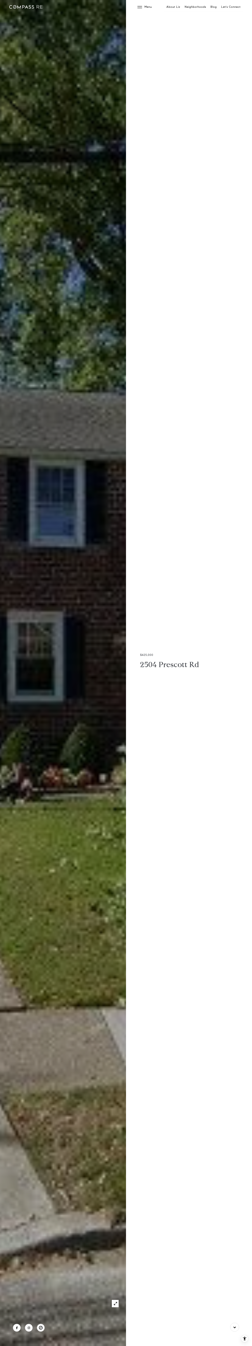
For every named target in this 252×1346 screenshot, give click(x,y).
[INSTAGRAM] (29, 1328)
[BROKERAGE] (41, 1328)
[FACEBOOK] (17, 1328)
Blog (213, 6)
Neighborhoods (195, 6)
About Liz (173, 6)
